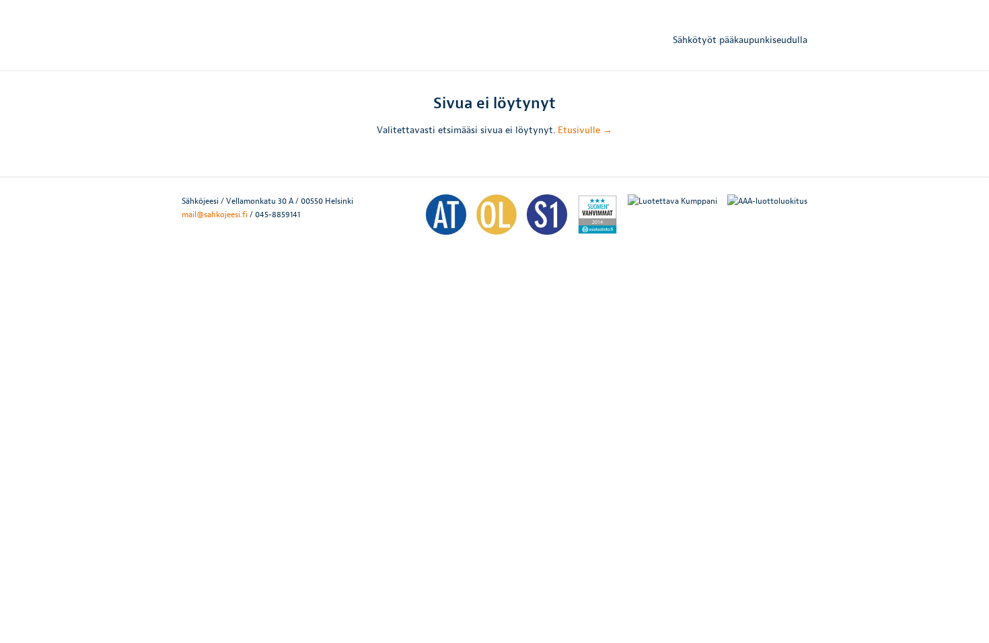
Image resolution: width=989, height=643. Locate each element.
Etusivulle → (585, 130)
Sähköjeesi (262, 37)
